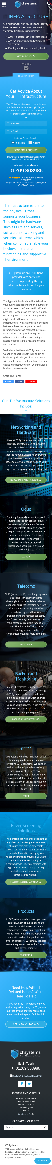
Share (20, 381)
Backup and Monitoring (26, 676)
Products (26, 911)
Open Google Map (24, 1114)
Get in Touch (25, 56)
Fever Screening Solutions (26, 828)
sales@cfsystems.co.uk (27, 1075)
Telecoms (26, 586)
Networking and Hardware (26, 429)
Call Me (37, 142)
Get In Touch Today (24, 1024)
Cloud (26, 509)
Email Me (20, 142)
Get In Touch (27, 75)
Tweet (9, 381)
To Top (41, 1160)
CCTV (26, 748)
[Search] (45, 1127)
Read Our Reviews (25, 185)
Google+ (32, 381)
